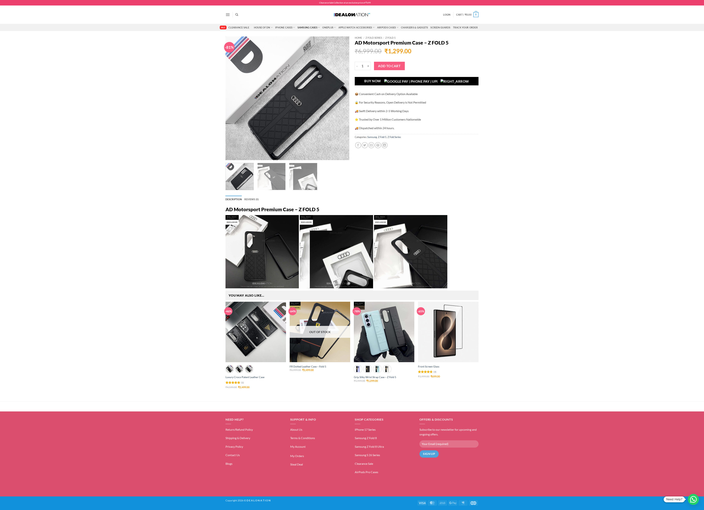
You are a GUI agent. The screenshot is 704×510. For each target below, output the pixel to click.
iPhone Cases (283, 27)
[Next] (342, 98)
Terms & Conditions (302, 438)
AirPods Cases (386, 27)
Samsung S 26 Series (367, 455)
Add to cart (389, 66)
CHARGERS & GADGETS (414, 27)
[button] (227, 14)
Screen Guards (440, 27)
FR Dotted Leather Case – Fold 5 (308, 366)
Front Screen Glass (428, 366)
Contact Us (232, 455)
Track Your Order (465, 27)
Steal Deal (296, 464)
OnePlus (327, 27)
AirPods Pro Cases (366, 472)
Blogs (228, 463)
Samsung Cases (307, 27)
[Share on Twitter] (365, 145)
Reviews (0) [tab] (251, 199)
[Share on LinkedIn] (385, 145)
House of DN (262, 27)
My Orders (297, 456)
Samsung (372, 137)
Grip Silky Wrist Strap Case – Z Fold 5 (375, 377)
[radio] (229, 369)
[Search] (236, 14)
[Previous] (232, 98)
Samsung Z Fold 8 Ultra (369, 446)
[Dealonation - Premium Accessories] (352, 14)
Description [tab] (233, 199)
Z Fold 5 (390, 37)
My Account (298, 446)
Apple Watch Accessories (355, 27)
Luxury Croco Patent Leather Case (244, 377)
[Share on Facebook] (358, 145)
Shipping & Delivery (237, 438)
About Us (296, 429)
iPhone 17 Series (365, 429)
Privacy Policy (234, 446)
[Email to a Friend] (371, 145)
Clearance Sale (238, 27)
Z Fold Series (374, 37)
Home (358, 37)
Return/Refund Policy (239, 429)
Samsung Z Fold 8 (366, 438)
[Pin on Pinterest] (378, 145)
